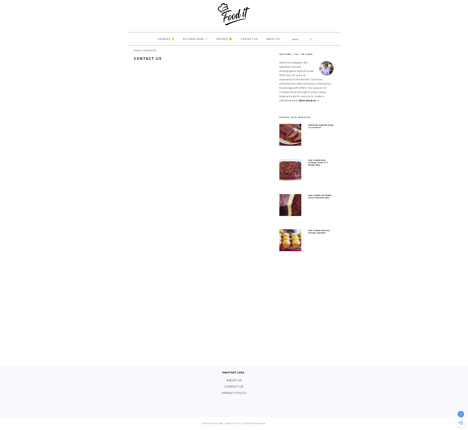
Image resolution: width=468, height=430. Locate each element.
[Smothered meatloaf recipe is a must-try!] (290, 135)
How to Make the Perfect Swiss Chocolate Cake (320, 196)
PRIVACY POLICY (234, 393)
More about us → (309, 100)
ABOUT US (234, 380)
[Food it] (234, 28)
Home (137, 50)
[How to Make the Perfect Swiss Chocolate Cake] (290, 205)
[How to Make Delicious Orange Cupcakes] (290, 240)
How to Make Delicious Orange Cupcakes (319, 231)
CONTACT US (234, 386)
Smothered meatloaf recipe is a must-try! (320, 126)
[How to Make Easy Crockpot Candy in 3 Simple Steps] (290, 170)
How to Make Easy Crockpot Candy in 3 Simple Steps (318, 162)
